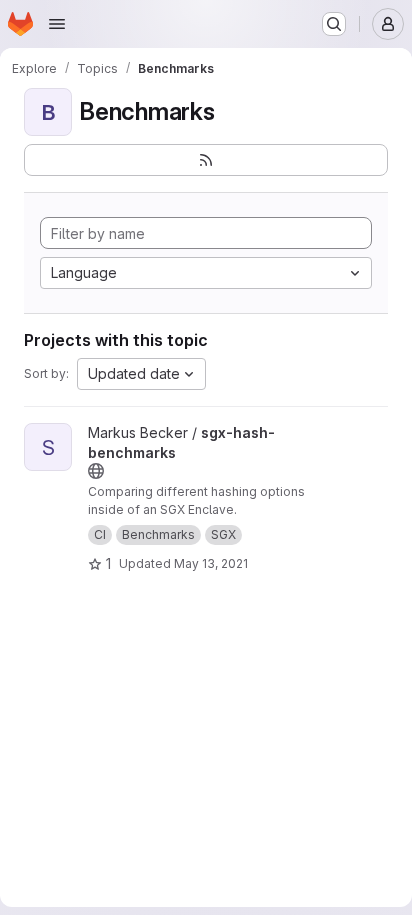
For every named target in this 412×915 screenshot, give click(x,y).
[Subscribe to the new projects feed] (206, 160)
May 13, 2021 (211, 563)
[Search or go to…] (334, 24)
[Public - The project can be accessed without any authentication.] (96, 471)
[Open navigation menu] (57, 24)
